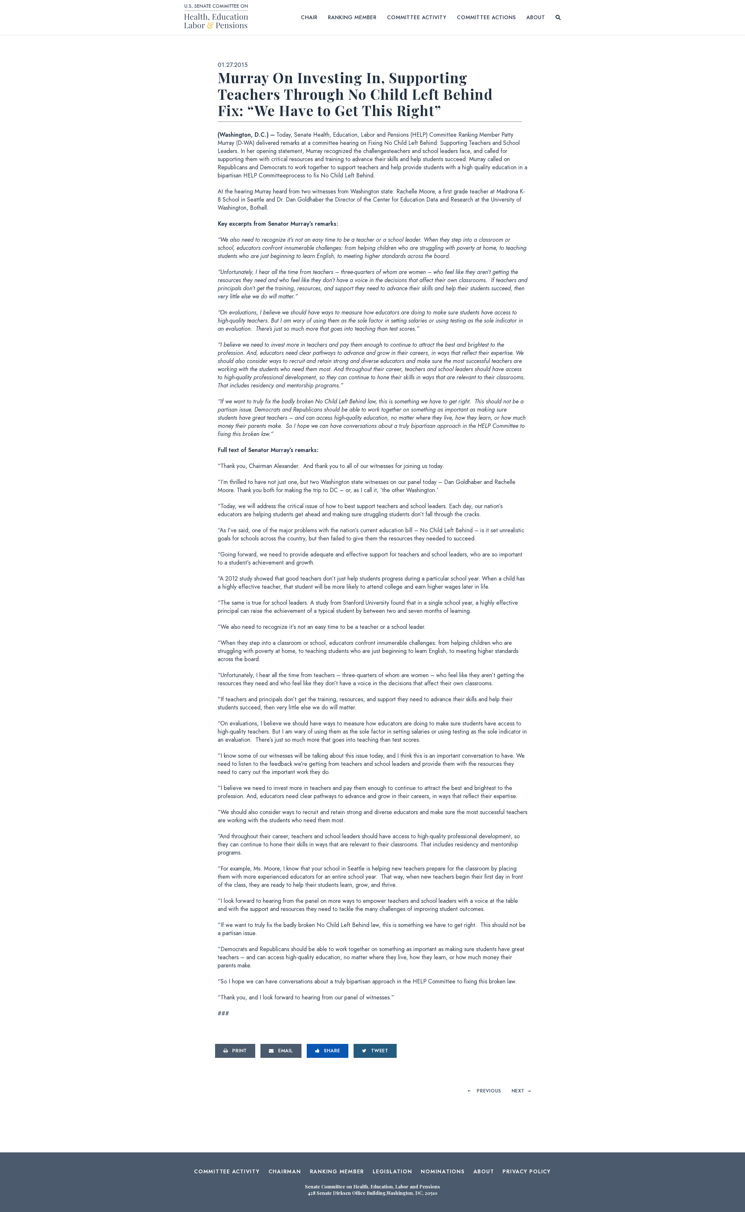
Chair (309, 17)
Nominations (442, 1171)
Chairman (285, 1171)
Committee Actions (486, 17)
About (535, 17)
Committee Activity (416, 17)
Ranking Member (352, 17)
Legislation (392, 1171)
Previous (489, 1091)
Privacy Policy (527, 1171)
